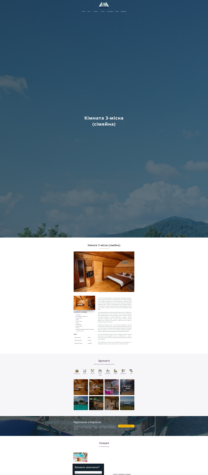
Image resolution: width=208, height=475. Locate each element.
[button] (75, 271)
